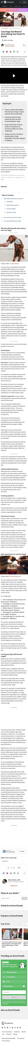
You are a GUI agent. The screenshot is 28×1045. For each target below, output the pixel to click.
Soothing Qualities (11, 208)
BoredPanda (9, 2)
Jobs (3, 1034)
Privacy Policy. (6, 1003)
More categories (8, 986)
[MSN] (17, 1027)
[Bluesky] (12, 1027)
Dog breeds (5, 861)
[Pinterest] (7, 1027)
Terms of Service (6, 1040)
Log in (24, 2)
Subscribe (14, 997)
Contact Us (8, 1034)
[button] (23, 924)
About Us (24, 1031)
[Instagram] (5, 1027)
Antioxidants (10, 201)
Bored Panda (7, 1023)
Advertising (17, 1031)
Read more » (14, 885)
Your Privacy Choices (7, 1031)
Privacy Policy (20, 1038)
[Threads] (15, 1027)
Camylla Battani (14, 263)
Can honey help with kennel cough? (12, 221)
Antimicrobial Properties (13, 205)
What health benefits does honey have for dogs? (16, 198)
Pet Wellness (4, 28)
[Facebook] (2, 1027)
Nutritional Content (11, 212)
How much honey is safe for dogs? (12, 217)
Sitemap (15, 1034)
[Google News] (20, 1027)
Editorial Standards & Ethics (8, 1038)
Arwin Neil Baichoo (15, 576)
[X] (10, 1027)
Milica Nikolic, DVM (9, 44)
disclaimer (18, 177)
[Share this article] (24, 51)
